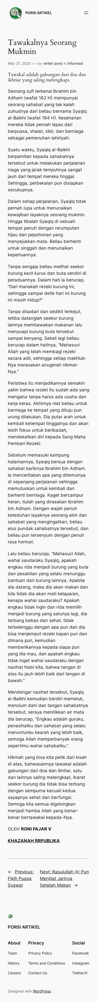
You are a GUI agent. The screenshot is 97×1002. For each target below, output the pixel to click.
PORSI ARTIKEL (38, 13)
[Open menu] (86, 13)
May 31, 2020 (19, 63)
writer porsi (52, 63)
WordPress (42, 991)
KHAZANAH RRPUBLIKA (34, 840)
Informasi (75, 63)
